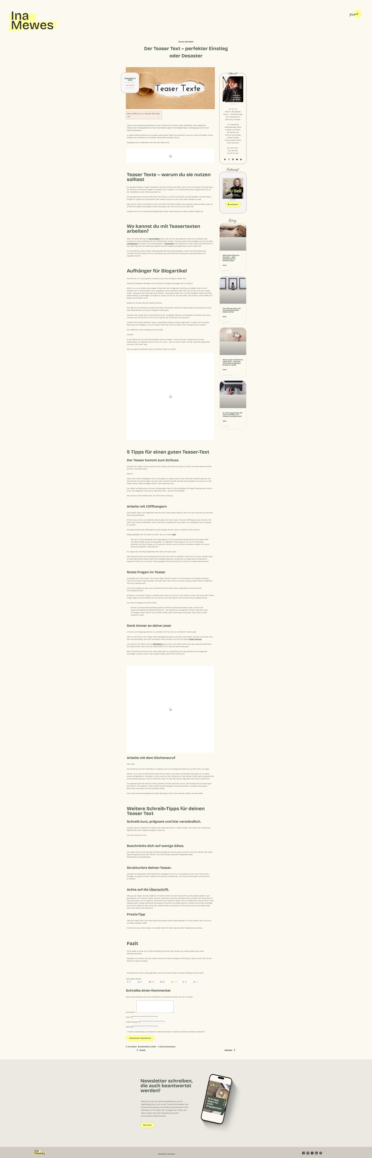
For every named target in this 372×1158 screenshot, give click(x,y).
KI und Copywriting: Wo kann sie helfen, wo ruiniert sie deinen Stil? (232, 414)
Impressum (171, 1154)
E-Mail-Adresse (132, 1022)
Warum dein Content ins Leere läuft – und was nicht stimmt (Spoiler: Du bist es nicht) (233, 362)
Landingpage (132, 244)
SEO (174, 534)
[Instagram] (228, 159)
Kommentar (131, 1012)
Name (128, 1017)
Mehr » (225, 265)
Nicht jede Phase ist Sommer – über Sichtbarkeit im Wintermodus (231, 258)
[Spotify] (240, 159)
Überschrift (158, 889)
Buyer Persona (195, 639)
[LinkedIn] (316, 1153)
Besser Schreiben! (185, 42)
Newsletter (169, 244)
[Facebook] (224, 159)
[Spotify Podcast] (320, 1153)
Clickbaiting (158, 644)
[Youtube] (237, 159)
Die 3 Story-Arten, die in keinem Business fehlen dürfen (232, 310)
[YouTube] (312, 1153)
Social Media (154, 239)
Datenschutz (162, 1154)
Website (129, 1027)
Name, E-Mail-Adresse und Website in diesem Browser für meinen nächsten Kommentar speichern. (166, 1032)
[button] (131, 982)
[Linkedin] (232, 159)
